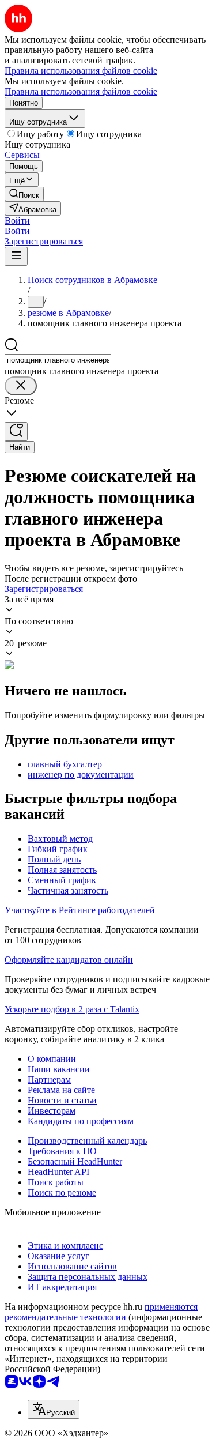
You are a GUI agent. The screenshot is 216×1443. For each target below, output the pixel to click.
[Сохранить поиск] (16, 431)
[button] (17, 220)
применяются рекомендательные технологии (101, 1312)
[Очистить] (21, 385)
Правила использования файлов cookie (81, 91)
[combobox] (58, 360)
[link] (24, 194)
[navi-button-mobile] (16, 256)
